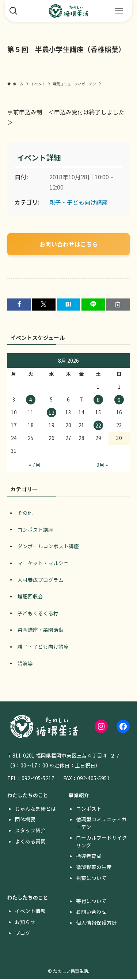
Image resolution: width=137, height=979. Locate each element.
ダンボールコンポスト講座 (48, 546)
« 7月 (35, 464)
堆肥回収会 (30, 596)
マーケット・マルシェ (43, 562)
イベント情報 (30, 910)
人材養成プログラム (41, 579)
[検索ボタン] (13, 11)
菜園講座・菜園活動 (41, 629)
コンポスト (89, 808)
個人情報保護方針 (96, 922)
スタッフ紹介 (30, 830)
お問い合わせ (91, 911)
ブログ (22, 932)
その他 (25, 512)
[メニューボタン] (119, 11)
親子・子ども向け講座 (78, 202)
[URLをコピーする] (118, 304)
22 (98, 425)
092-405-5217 (38, 778)
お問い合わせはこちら (68, 244)
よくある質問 (30, 841)
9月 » (102, 464)
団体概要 (25, 819)
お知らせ (25, 921)
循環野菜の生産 (94, 866)
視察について (91, 877)
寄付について (91, 901)
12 (51, 412)
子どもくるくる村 (38, 613)
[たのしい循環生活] (69, 11)
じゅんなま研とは (35, 808)
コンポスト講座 (35, 529)
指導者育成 (89, 855)
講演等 (25, 663)
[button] (19, 304)
